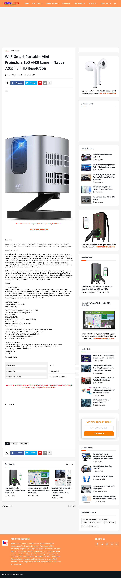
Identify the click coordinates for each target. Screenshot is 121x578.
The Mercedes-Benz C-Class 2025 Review (104, 198)
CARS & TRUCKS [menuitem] (51, 3)
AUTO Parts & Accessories (89, 519)
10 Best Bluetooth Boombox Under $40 (102, 156)
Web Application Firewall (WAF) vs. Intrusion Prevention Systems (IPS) (104, 498)
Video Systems (24, 443)
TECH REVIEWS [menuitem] (78, 3)
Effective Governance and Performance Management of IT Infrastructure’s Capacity (104, 390)
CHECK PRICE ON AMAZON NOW (103, 339)
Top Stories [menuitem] (36, 3)
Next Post (71, 506)
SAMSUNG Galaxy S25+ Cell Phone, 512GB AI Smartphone (103, 188)
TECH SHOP (14, 51)
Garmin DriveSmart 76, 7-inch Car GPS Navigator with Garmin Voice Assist (38, 490)
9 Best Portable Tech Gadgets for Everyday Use (104, 487)
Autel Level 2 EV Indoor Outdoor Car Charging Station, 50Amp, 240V (15, 490)
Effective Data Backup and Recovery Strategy (101, 401)
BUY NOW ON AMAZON (108, 93)
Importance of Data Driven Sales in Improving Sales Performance (104, 357)
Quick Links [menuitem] (105, 3)
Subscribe (99, 434)
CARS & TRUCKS (103, 519)
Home (7, 51)
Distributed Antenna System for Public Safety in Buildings (103, 379)
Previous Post (8, 506)
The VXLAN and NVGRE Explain (103, 476)
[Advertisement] (60, 27)
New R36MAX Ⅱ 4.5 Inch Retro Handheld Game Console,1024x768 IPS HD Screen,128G (61, 491)
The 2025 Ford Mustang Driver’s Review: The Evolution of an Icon (104, 166)
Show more (69, 464)
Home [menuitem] (27, 3)
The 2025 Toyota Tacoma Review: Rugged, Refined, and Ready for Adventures (104, 177)
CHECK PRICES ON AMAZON (105, 247)
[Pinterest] (40, 83)
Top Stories (94, 526)
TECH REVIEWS (110, 522)
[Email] (45, 83)
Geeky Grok (100, 522)
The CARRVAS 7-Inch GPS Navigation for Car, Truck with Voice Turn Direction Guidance (103, 456)
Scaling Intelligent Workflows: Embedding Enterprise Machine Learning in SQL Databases (103, 368)
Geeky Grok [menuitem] (66, 3)
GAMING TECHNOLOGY (89, 522)
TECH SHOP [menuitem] (92, 3)
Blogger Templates (16, 574)
